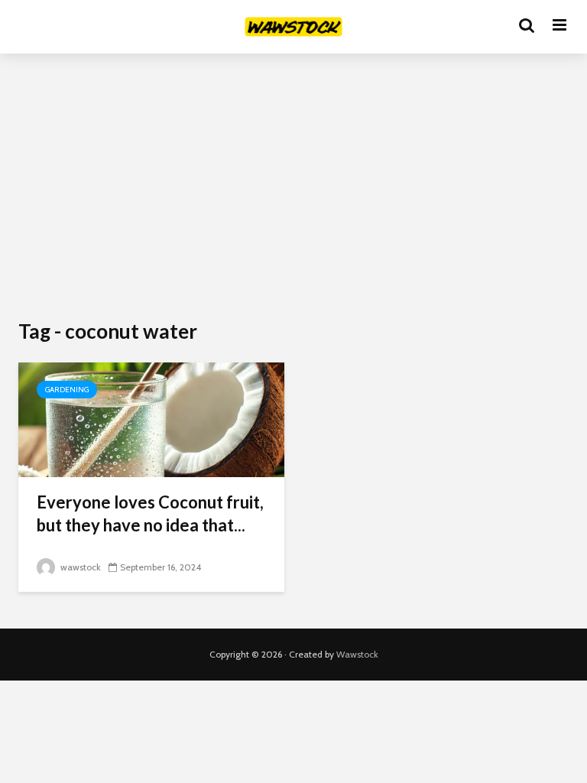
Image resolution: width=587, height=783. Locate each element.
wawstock (79, 567)
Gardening (67, 390)
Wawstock (357, 654)
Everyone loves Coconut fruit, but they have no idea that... (150, 513)
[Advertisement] (293, 191)
